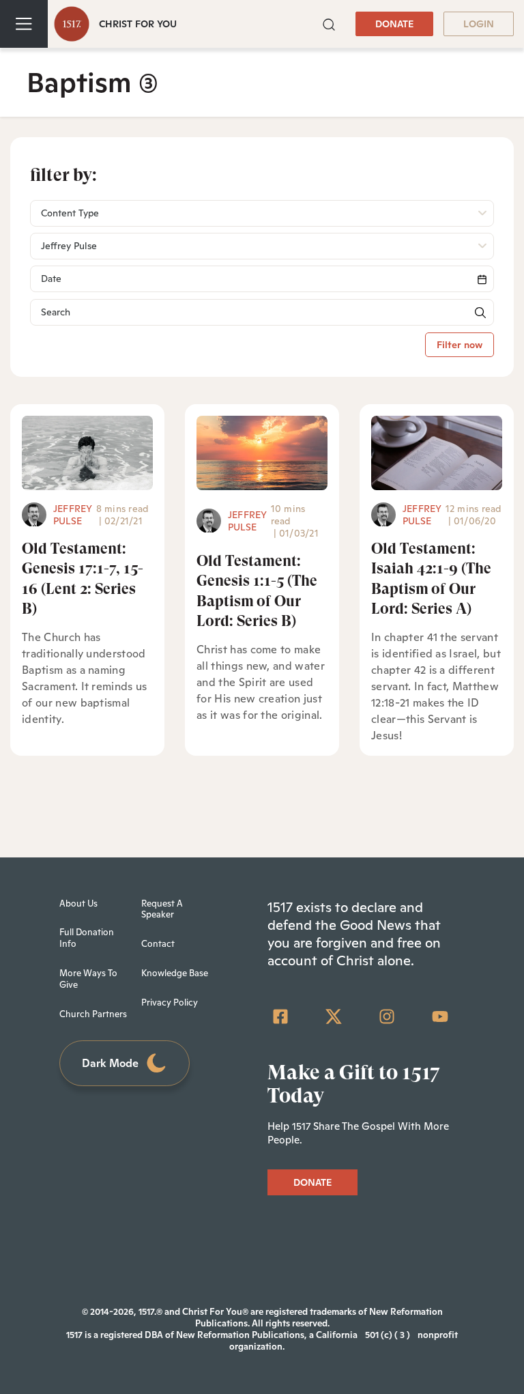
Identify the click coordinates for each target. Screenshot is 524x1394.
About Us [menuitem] (78, 903)
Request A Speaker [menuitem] (162, 909)
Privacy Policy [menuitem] (169, 1002)
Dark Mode (110, 1063)
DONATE (394, 24)
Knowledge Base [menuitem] (174, 973)
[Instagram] (387, 1016)
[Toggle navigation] (24, 24)
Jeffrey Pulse (73, 514)
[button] (329, 22)
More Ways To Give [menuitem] (88, 979)
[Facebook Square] (280, 1016)
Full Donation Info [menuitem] (86, 938)
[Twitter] (334, 1016)
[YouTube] (440, 1016)
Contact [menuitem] (158, 944)
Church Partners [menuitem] (93, 1014)
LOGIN (478, 24)
